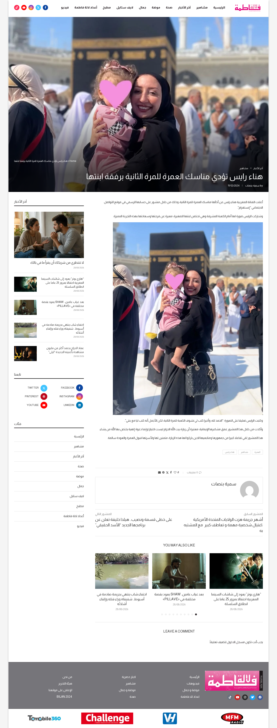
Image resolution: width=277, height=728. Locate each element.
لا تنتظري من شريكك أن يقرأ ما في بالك (57, 262)
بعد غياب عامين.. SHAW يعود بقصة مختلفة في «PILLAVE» (63, 303)
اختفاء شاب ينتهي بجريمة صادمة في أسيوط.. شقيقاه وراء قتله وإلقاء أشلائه (122, 599)
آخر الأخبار (184, 7)
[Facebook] (45, 7)
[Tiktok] (16, 7)
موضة (156, 7)
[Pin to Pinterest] (163, 472)
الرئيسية (219, 7)
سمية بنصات (252, 185)
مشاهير (202, 7)
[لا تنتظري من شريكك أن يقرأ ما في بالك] (49, 235)
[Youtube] (24, 7)
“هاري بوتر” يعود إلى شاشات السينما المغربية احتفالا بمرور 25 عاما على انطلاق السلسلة (236, 599)
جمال (142, 7)
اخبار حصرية (129, 676)
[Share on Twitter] (167, 472)
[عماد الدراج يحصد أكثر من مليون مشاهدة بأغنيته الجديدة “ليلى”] (25, 353)
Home (73, 161)
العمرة (257, 452)
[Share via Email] (159, 472)
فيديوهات (193, 683)
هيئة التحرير (65, 683)
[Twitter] (38, 7)
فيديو (65, 7)
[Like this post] (175, 472)
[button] (100, 584)
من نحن (67, 676)
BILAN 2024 (64, 696)
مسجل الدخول (236, 642)
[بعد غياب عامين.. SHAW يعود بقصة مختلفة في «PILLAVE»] (179, 571)
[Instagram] (31, 7)
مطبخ (107, 7)
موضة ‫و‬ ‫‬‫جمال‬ (191, 690)
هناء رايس (229, 452)
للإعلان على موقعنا (60, 690)
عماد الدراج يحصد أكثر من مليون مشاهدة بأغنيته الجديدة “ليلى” (65, 350)
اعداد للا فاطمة (190, 696)
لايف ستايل (124, 7)
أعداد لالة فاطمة (85, 7)
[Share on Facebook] (171, 472)
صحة (169, 7)
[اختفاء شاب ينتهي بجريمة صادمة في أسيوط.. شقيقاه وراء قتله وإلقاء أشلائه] (121, 571)
